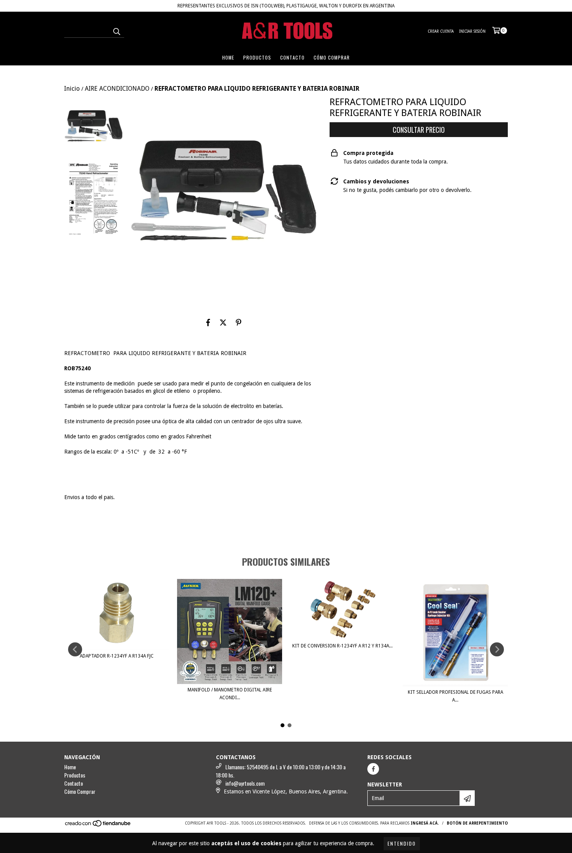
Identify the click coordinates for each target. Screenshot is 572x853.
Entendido (402, 843)
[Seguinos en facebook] (373, 769)
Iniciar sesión (472, 31)
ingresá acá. (425, 823)
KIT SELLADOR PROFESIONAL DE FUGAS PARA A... (455, 696)
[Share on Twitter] (223, 322)
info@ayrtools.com (245, 783)
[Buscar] (116, 31)
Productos (257, 57)
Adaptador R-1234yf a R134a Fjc (117, 656)
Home (228, 57)
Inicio (72, 88)
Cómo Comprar (332, 57)
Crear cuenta (441, 31)
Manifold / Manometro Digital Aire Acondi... (230, 693)
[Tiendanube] (98, 825)
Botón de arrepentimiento (477, 823)
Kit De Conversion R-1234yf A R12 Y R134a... (342, 646)
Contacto (292, 57)
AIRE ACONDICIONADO (117, 88)
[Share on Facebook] (208, 322)
